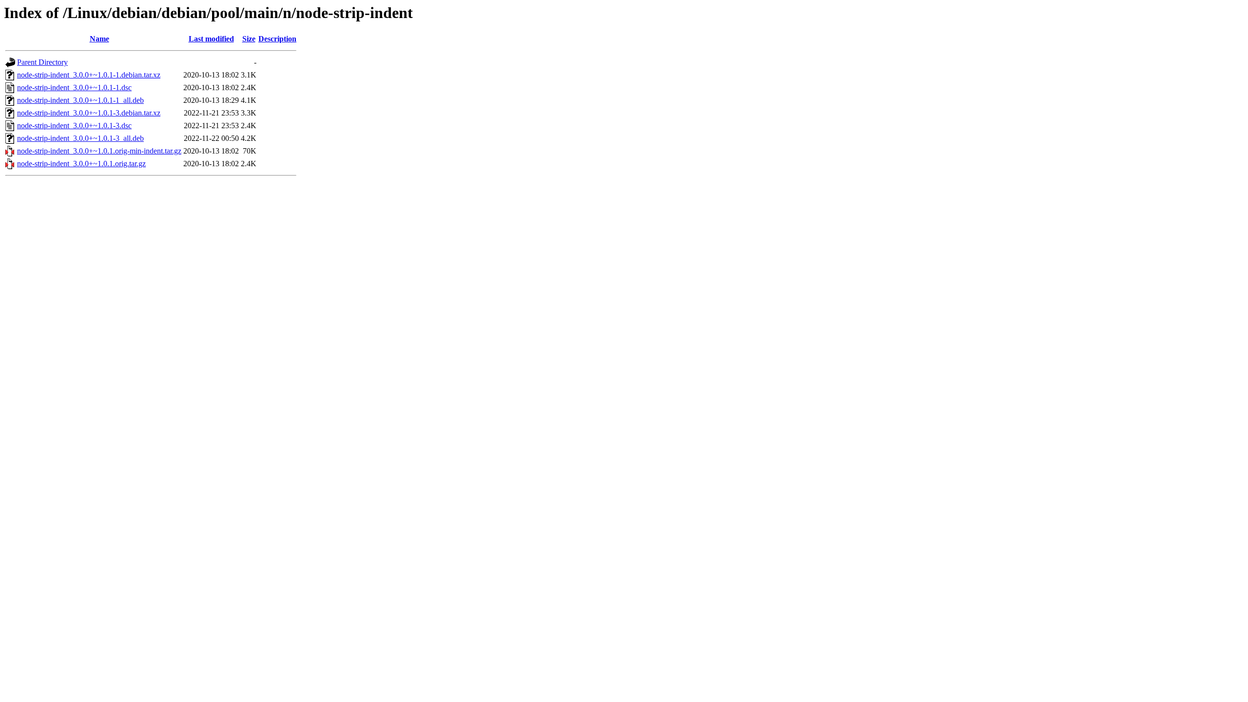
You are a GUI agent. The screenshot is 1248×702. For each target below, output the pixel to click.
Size (248, 39)
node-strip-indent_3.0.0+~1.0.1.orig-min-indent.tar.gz (99, 151)
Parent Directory (42, 62)
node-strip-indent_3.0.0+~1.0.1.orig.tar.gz (81, 163)
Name (99, 39)
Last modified (211, 39)
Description (277, 39)
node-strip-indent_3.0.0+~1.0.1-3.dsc (74, 125)
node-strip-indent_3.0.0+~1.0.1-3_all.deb (80, 138)
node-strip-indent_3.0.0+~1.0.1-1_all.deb (80, 100)
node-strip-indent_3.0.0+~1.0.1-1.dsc (74, 87)
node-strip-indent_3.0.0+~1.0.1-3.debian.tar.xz (88, 113)
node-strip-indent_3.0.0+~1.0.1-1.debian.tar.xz (88, 75)
